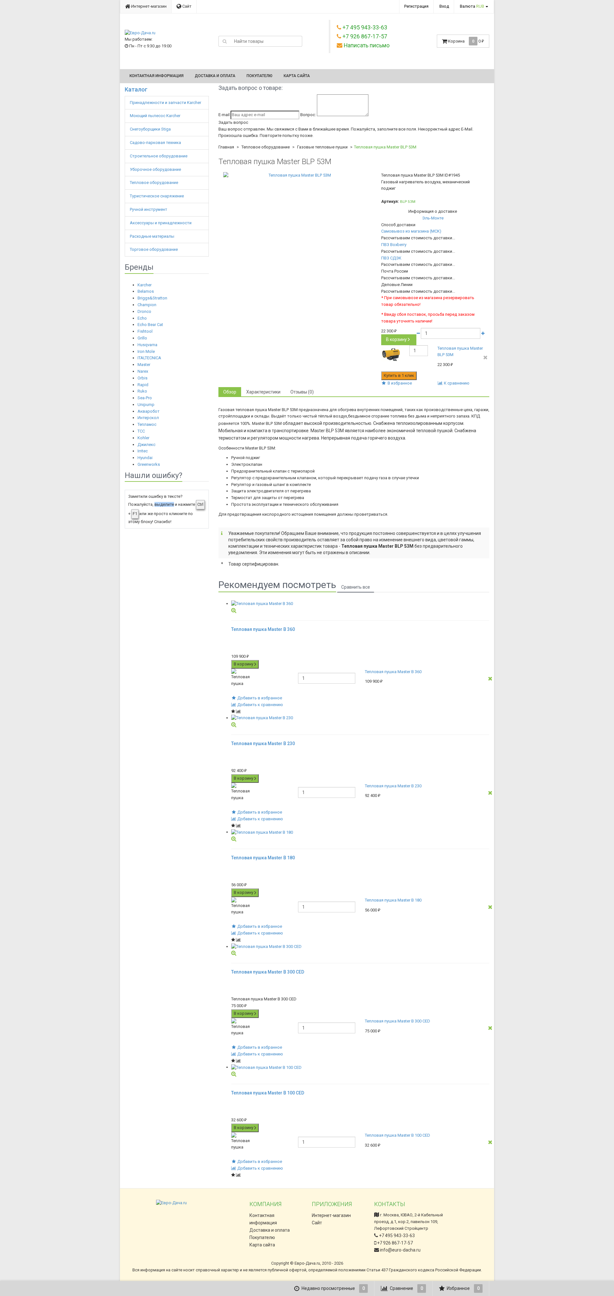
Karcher (145, 284)
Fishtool (145, 331)
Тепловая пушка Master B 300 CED (397, 1021)
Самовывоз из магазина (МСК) (411, 231)
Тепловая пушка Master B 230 (393, 785)
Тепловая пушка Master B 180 (393, 900)
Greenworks (149, 464)
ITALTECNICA (149, 357)
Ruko (142, 391)
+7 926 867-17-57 (394, 1242)
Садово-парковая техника (156, 142)
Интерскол (148, 417)
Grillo (142, 338)
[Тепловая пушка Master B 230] (360, 718)
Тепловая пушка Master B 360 (393, 671)
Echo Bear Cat (150, 324)
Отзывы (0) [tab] (302, 391)
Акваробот (149, 411)
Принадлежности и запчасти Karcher (166, 102)
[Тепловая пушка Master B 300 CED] (360, 946)
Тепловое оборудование (154, 182)
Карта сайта (297, 76)
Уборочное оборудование (156, 169)
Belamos (146, 291)
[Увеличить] (233, 610)
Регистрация (416, 6)
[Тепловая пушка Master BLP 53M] (297, 175)
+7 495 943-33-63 (396, 1235)
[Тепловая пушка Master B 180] (360, 832)
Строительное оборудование (159, 156)
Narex (143, 371)
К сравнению (456, 383)
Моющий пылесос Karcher (155, 115)
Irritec (143, 451)
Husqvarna (147, 344)
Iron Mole (146, 351)
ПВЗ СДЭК (391, 258)
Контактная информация (157, 76)
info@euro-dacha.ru (400, 1249)
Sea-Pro (145, 397)
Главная (226, 147)
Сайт (186, 6)
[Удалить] (485, 357)
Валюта (472, 6)
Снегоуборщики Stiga (150, 129)
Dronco (144, 311)
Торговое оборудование (154, 249)
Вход (444, 6)
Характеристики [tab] (263, 391)
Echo (142, 318)
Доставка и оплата (215, 76)
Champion (147, 304)
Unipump (146, 404)
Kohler (143, 437)
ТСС (141, 431)
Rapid (143, 384)
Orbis (142, 378)
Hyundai (145, 457)
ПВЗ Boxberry (393, 244)
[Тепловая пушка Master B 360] (360, 603)
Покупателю (259, 76)
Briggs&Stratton (152, 298)
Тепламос (147, 424)
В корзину (396, 339)
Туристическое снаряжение (157, 196)
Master (144, 364)
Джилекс (146, 444)
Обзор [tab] (229, 391)
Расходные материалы (152, 236)
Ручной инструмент (149, 209)
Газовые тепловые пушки (322, 147)
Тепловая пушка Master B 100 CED (397, 1135)
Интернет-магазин (148, 6)
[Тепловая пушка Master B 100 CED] (360, 1067)
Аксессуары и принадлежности (161, 222)
